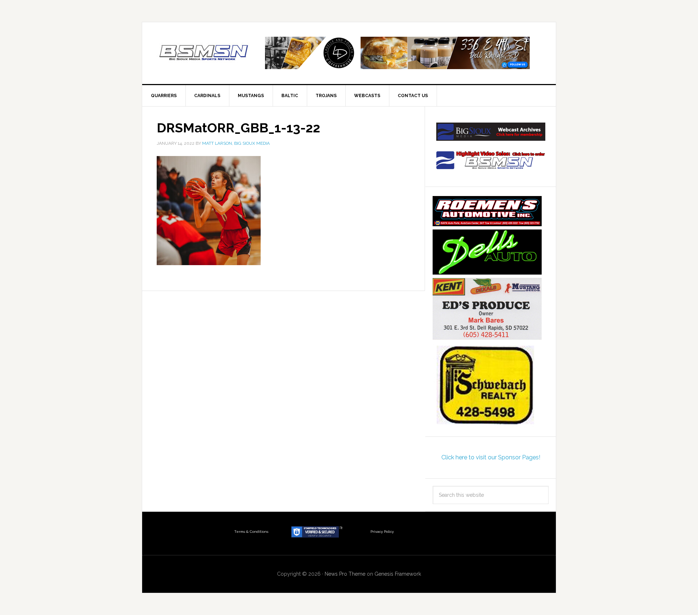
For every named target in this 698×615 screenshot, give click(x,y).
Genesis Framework (397, 574)
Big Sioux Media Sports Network (204, 53)
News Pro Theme (345, 574)
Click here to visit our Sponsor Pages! (490, 457)
